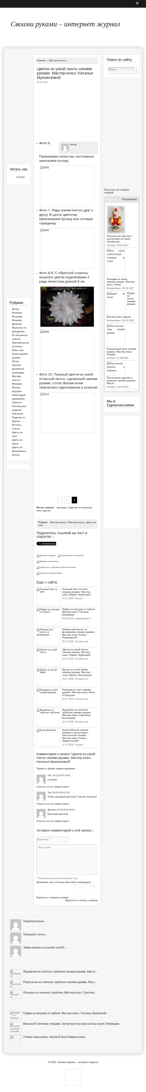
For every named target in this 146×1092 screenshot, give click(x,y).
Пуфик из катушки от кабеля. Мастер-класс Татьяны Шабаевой (79, 612)
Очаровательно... (34, 921)
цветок (47, 510)
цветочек (70, 796)
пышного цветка (52, 277)
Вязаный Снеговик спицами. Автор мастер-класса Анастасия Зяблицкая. (71, 1023)
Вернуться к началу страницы (81, 900)
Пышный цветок (66, 374)
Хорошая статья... (35, 934)
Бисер (15, 308)
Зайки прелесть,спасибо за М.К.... (45, 947)
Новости (17, 402)
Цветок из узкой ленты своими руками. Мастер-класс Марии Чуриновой (76, 652)
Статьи (16, 428)
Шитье (15, 454)
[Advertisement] (67, 112)
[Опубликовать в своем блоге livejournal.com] (71, 555)
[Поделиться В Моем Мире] (49, 573)
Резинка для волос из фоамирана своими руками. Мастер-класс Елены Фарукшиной (78, 633)
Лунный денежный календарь (18, 369)
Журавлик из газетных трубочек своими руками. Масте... (60, 971)
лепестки (66, 156)
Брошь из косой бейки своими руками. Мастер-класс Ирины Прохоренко (77, 672)
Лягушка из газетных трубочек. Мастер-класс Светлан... (59, 992)
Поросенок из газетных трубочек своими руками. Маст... (60, 982)
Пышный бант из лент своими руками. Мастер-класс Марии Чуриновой (76, 592)
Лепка (15, 361)
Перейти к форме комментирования (55, 768)
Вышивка (17, 316)
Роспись (16, 424)
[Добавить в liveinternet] (48, 561)
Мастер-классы (58, 522)
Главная (11, 11)
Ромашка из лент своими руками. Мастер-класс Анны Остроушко (78, 692)
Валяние (17, 312)
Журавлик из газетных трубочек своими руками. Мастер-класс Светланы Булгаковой (77, 713)
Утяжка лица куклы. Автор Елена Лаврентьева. (54, 1036)
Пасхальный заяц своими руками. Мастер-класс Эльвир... (121, 351)
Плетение (17, 413)
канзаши (61, 507)
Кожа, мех (18, 350)
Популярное (129, 199)
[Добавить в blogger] (47, 555)
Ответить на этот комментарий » (53, 787)
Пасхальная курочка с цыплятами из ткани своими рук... (119, 238)
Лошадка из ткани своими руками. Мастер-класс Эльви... (121, 282)
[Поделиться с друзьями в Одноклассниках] (56, 567)
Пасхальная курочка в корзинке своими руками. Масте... (121, 380)
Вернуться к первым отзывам (52, 897)
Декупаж (17, 323)
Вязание (17, 320)
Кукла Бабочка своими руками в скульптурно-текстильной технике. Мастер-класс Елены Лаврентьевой (75, 735)
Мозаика (17, 383)
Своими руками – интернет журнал (65, 23)
